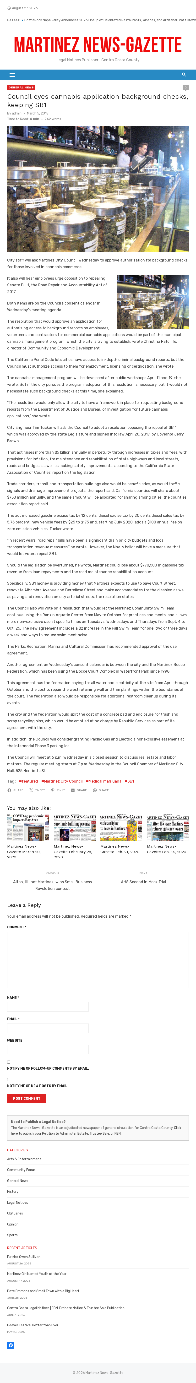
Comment (16, 927)
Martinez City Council (63, 781)
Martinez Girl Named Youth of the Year (36, 1274)
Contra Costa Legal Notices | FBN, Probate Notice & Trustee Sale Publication (66, 1308)
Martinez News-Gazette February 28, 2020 (73, 851)
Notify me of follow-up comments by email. (48, 1069)
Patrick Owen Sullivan (23, 1257)
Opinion (12, 1224)
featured (30, 781)
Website (14, 1041)
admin (17, 113)
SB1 (130, 781)
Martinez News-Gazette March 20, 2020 (24, 851)
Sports (12, 1235)
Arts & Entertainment (24, 1159)
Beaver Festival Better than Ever (32, 1325)
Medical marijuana (105, 781)
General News (21, 87)
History (12, 1192)
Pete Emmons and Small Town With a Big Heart (43, 1291)
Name (13, 998)
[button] (153, 302)
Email (13, 1019)
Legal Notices (17, 1203)
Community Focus (21, 1170)
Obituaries (15, 1213)
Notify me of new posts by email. (37, 1086)
